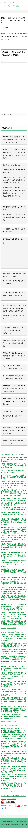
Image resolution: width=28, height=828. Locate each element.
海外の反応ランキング (7, 805)
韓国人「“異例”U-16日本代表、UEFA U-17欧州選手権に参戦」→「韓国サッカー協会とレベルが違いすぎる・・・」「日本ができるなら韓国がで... (14, 590)
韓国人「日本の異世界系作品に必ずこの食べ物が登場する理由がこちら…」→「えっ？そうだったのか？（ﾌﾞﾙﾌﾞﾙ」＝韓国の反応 (13, 563)
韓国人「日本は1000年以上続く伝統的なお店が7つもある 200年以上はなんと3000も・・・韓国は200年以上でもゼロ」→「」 (14, 598)
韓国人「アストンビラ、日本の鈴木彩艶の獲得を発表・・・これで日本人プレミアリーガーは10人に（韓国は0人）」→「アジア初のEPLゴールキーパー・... (13, 607)
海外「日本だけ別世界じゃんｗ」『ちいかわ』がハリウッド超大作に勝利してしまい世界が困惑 (13, 466)
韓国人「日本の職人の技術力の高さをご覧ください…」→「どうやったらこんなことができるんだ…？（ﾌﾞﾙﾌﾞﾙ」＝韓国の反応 (13, 521)
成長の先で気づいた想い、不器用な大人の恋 (12, 455)
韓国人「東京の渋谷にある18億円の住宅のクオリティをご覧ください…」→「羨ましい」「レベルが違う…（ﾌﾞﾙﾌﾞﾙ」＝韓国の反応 (13, 538)
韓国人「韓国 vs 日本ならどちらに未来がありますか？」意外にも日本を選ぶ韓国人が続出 (14, 459)
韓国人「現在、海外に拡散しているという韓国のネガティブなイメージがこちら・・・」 (13, 514)
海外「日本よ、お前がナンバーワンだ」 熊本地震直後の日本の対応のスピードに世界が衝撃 (14, 716)
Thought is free (24, 824)
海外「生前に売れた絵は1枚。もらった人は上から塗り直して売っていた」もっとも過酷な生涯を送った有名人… (14, 645)
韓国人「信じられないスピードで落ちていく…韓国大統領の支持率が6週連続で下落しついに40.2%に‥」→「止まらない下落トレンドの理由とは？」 (13, 530)
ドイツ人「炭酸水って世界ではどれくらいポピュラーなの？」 (13, 471)
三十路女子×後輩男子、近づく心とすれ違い (12, 632)
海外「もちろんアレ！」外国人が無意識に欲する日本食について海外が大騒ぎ (13, 499)
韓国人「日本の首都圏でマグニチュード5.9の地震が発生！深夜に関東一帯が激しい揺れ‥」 (14, 668)
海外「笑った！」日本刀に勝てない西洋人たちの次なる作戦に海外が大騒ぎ (13, 509)
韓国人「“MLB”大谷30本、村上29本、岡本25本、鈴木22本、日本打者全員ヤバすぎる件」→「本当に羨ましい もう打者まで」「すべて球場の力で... (14, 615)
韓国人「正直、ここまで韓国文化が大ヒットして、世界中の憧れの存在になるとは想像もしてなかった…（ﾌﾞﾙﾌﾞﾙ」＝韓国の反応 (13, 547)
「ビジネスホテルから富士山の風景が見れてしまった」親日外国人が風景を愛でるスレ (13, 477)
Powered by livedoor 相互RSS (8, 628)
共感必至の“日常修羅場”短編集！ (10, 725)
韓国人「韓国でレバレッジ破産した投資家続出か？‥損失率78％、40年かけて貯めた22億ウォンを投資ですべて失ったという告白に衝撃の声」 (14, 709)
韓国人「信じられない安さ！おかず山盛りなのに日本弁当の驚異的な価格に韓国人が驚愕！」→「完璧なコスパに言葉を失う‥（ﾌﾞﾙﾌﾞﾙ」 (13, 484)
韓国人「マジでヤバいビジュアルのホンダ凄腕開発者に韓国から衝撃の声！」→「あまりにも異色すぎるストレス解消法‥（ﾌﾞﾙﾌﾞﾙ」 (13, 572)
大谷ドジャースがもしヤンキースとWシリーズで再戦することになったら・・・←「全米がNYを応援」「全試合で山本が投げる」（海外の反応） (14, 492)
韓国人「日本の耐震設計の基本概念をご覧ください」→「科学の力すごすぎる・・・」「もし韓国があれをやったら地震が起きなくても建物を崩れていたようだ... (13, 581)
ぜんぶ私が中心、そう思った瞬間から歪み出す (13, 796)
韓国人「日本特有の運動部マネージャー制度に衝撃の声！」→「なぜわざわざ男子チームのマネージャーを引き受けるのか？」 (13, 555)
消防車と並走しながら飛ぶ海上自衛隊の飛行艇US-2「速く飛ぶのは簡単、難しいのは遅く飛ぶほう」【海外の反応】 (14, 651)
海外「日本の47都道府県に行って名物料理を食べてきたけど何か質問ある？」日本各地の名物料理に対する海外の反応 (13, 623)
